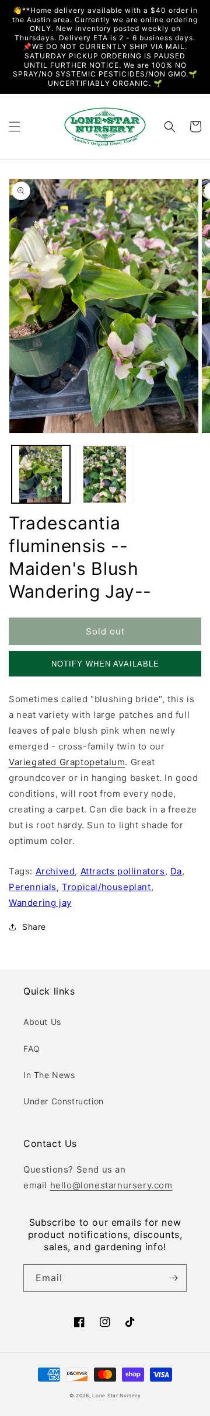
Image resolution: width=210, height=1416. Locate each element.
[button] (14, 126)
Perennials (33, 886)
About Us (42, 1022)
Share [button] (34, 927)
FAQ (31, 1049)
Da (176, 871)
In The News (49, 1075)
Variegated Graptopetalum (67, 762)
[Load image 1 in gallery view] (41, 474)
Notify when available (105, 664)
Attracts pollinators (122, 871)
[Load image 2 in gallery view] (105, 474)
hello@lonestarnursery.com (111, 1185)
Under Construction (63, 1101)
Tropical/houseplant (106, 886)
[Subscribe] (173, 1278)
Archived (55, 871)
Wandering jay (40, 902)
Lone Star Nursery (116, 1395)
